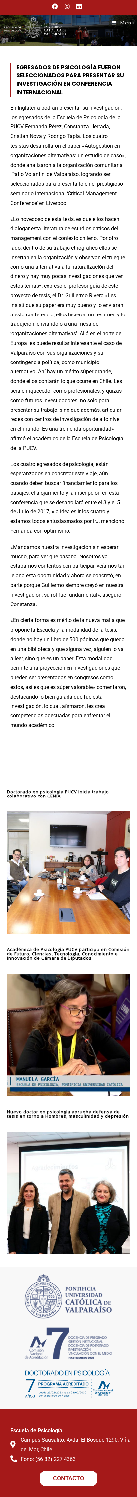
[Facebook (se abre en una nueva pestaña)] (56, 6)
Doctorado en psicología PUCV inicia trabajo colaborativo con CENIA (58, 794)
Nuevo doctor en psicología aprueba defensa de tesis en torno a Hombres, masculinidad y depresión (68, 1114)
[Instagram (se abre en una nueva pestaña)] (67, 6)
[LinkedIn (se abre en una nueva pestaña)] (79, 6)
